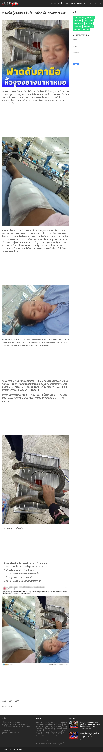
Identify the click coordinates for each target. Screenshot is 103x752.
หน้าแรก (53, 3)
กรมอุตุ (76, 20)
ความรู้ (73, 3)
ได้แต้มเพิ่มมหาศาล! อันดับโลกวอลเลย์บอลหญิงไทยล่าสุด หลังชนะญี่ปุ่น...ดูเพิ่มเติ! (89, 735)
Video (89, 17)
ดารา (75, 30)
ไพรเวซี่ (95, 3)
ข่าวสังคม (76, 23)
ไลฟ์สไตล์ (80, 3)
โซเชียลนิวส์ (87, 27)
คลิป (67, 3)
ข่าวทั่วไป (61, 3)
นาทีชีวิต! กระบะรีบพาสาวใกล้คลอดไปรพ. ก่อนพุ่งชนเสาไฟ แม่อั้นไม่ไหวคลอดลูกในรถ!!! (90, 724)
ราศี (84, 30)
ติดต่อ (89, 3)
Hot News (77, 17)
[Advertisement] (35, 120)
